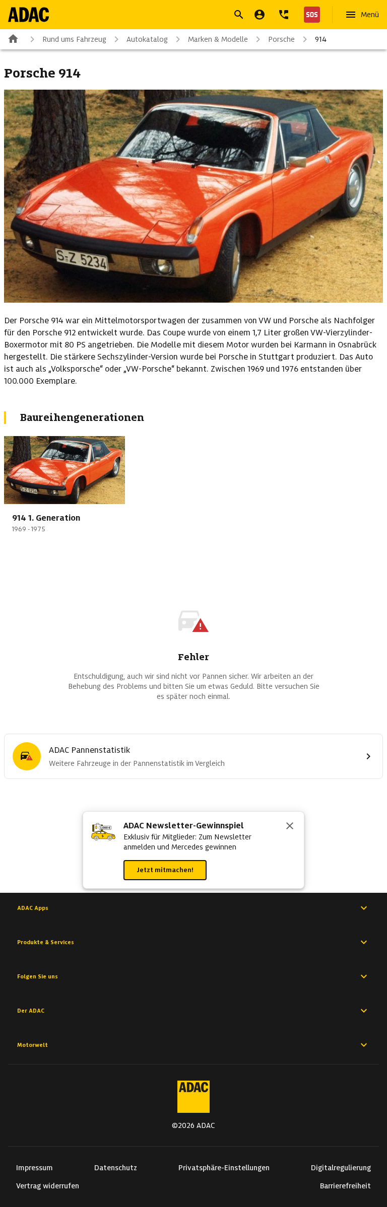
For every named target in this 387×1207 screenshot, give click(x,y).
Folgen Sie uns (37, 976)
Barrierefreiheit (345, 1185)
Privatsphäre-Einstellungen (224, 1167)
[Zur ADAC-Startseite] (28, 15)
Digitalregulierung (341, 1167)
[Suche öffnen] (238, 14)
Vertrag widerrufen (47, 1185)
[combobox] (181, 16)
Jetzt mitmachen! (165, 870)
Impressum (34, 1167)
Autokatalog (147, 39)
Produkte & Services (45, 942)
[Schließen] (290, 827)
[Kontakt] (284, 15)
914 (321, 39)
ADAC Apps (32, 907)
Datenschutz (115, 1167)
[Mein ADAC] (259, 15)
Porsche (281, 39)
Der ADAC (30, 1010)
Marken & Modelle (218, 39)
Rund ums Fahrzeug (74, 39)
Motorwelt (32, 1044)
